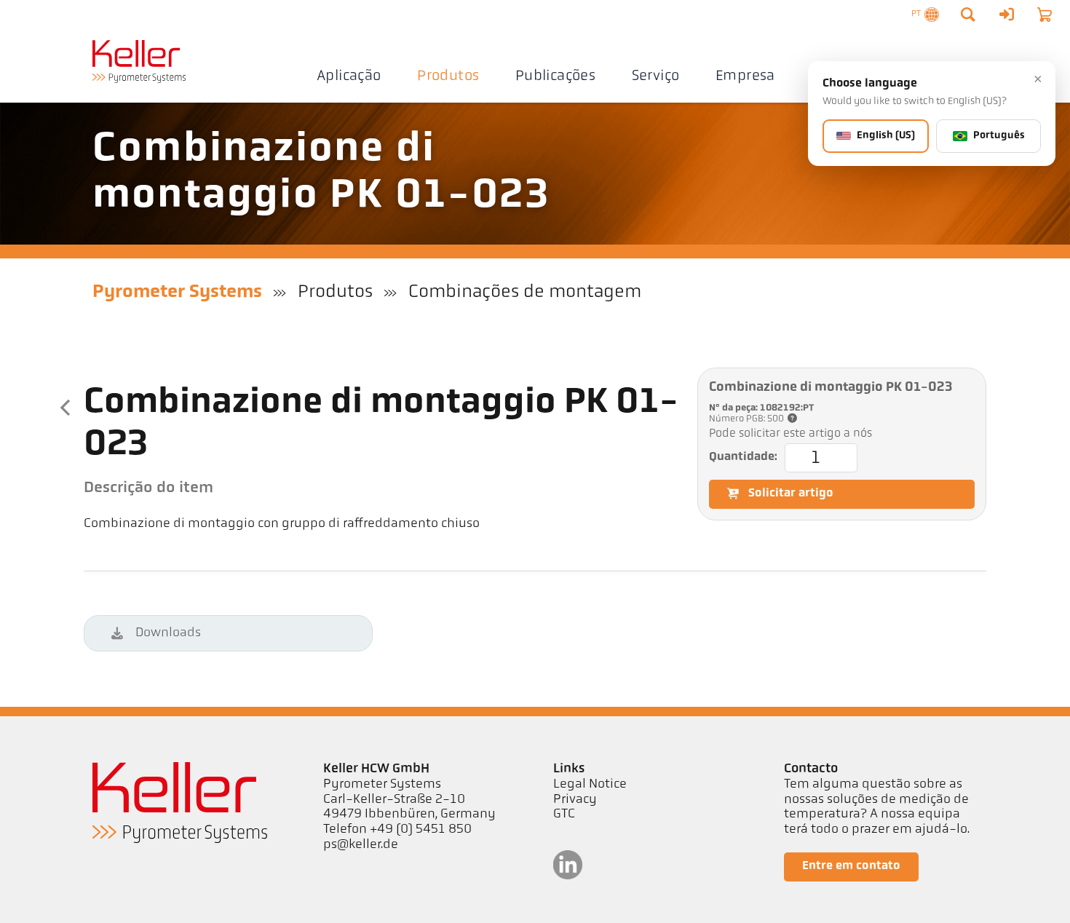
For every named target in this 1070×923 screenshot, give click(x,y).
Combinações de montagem (524, 292)
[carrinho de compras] (1044, 14)
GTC (564, 814)
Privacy (575, 800)
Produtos (448, 76)
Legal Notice (590, 784)
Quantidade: (743, 458)
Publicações (555, 76)
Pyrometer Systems (177, 292)
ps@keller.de (360, 845)
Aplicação (349, 76)
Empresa (745, 76)
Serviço (656, 76)
